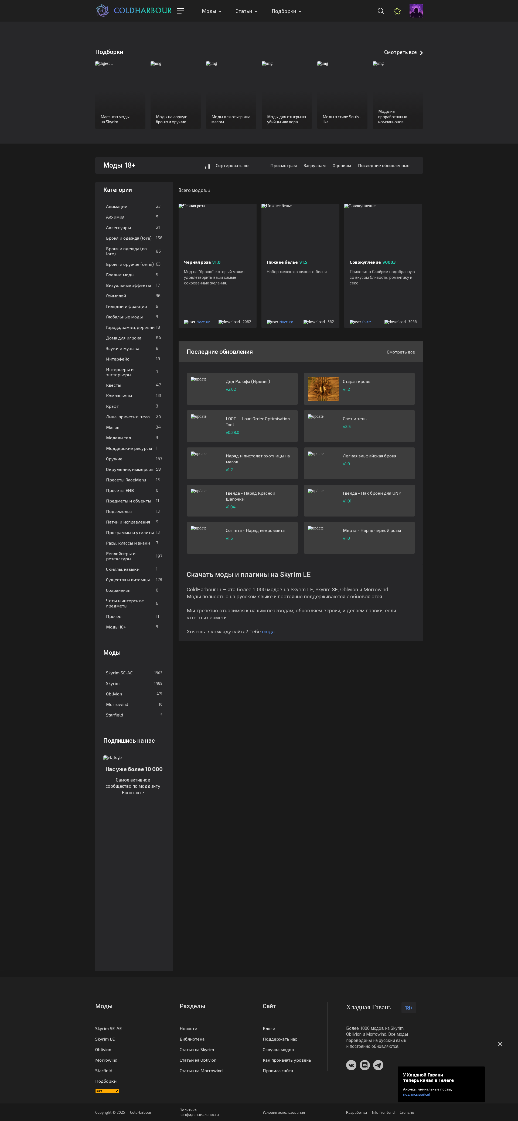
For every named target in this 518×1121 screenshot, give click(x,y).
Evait (366, 322)
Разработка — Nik (361, 1112)
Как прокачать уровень (287, 1059)
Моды (209, 11)
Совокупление (373, 261)
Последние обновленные (384, 165)
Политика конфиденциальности (199, 1112)
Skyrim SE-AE (134, 672)
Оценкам (342, 165)
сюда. (269, 632)
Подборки (284, 11)
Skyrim (134, 683)
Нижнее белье (287, 261)
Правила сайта (278, 1070)
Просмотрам (283, 165)
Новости (188, 1028)
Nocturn (203, 322)
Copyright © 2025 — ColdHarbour (123, 1112)
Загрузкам (315, 165)
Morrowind (134, 704)
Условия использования (284, 1112)
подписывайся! (416, 1094)
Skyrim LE (105, 1038)
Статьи (244, 11)
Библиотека (192, 1038)
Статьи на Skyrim (197, 1049)
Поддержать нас (280, 1038)
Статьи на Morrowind (201, 1070)
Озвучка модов (278, 1049)
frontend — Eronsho (396, 1112)
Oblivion (134, 693)
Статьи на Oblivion (198, 1059)
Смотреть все (400, 52)
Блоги (269, 1028)
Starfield (134, 714)
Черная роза (202, 261)
